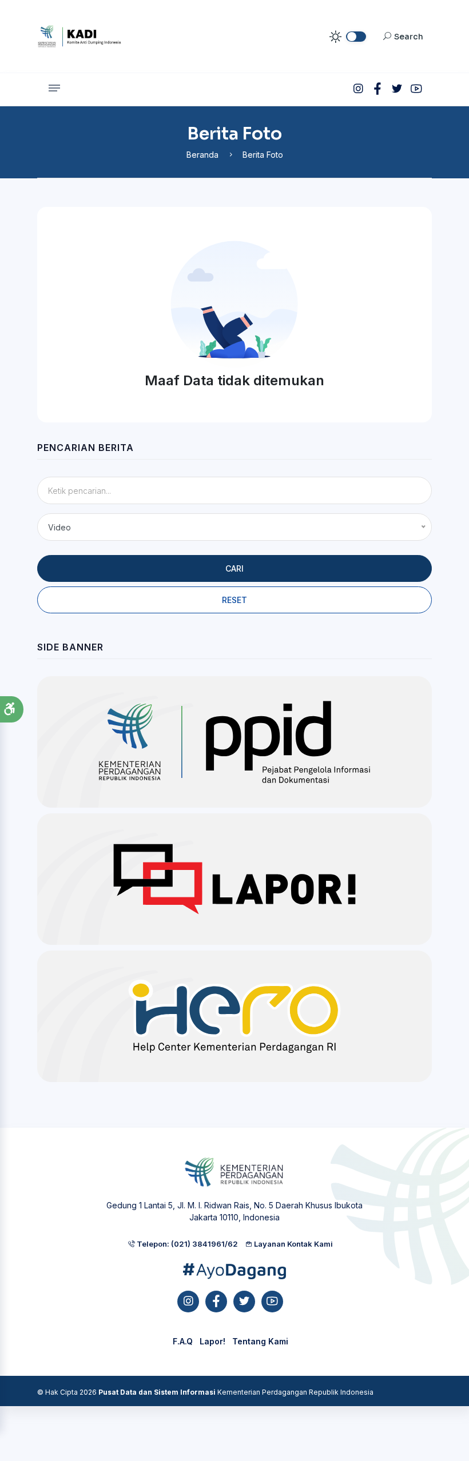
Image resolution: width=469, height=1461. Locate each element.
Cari (234, 568)
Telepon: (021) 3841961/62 (186, 1243)
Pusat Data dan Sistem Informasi (157, 1392)
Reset (234, 600)
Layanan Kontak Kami (292, 1243)
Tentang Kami (260, 1341)
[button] (11, 709)
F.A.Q (183, 1341)
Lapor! (212, 1341)
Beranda (202, 154)
